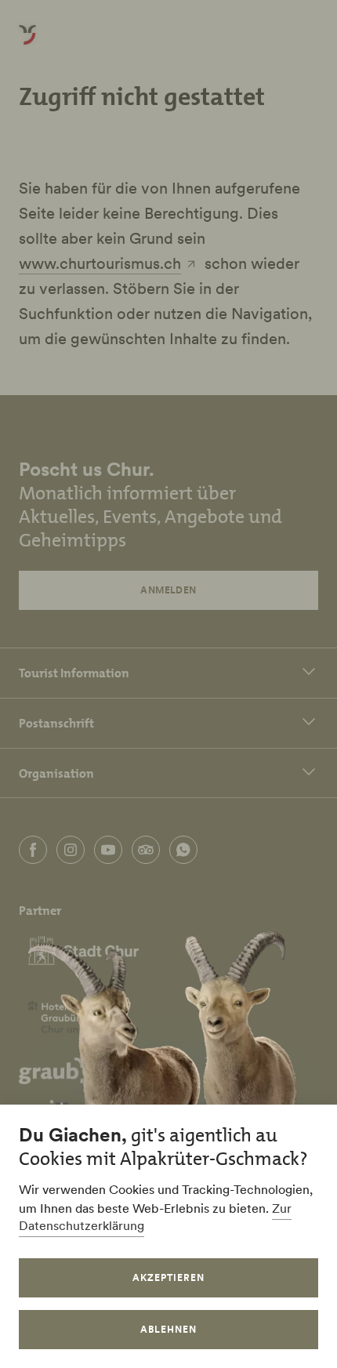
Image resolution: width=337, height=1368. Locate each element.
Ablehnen (168, 1329)
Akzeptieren (168, 1277)
